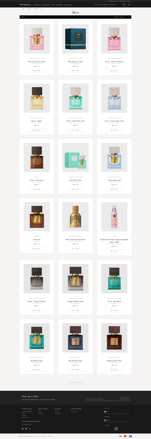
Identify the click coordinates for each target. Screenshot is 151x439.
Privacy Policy (25, 417)
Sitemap (40, 413)
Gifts (53, 4)
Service (49, 436)
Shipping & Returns (27, 411)
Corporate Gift (75, 411)
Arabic (128, 1)
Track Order (58, 413)
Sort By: (116, 17)
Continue (107, 425)
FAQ (23, 413)
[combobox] (106, 4)
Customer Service (113, 1)
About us (57, 411)
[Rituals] (26, 5)
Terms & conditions (42, 436)
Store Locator (122, 1)
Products (38, 4)
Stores (40, 411)
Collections (46, 4)
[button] (118, 412)
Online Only (68, 4)
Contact (24, 415)
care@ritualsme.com (27, 424)
